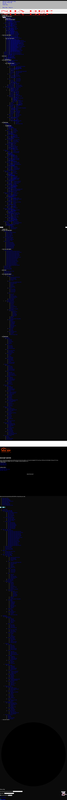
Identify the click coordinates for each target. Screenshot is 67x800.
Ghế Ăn (9, 650)
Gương (11, 640)
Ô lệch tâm (12, 708)
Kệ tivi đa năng (13, 631)
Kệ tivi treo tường (13, 629)
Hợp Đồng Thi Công (9, 548)
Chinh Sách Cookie (5, 502)
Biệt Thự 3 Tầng (11, 513)
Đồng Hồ (9, 716)
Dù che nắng (12, 709)
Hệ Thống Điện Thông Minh (15, 598)
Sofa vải (12, 622)
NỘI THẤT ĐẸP (8, 521)
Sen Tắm (12, 584)
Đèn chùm (15, 595)
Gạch (9, 556)
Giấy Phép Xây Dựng (9, 530)
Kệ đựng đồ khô (13, 659)
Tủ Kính (11, 610)
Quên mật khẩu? (3, 797)
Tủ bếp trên (12, 602)
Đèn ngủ (12, 682)
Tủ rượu (11, 633)
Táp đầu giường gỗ (14, 680)
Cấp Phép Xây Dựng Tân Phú (13, 539)
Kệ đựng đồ (12, 697)
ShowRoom (5, 615)
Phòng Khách (7, 616)
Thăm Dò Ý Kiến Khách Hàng (9, 1)
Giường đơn (12, 666)
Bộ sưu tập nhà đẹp (7, 510)
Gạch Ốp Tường (13, 559)
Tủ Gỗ (11, 609)
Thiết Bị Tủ (10, 608)
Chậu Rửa (12, 606)
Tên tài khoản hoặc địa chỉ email (6, 791)
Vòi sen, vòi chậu (13, 587)
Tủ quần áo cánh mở (14, 671)
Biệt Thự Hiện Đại (11, 515)
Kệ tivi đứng (12, 630)
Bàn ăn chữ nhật (13, 648)
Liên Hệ (4, 3)
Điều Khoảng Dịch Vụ (6, 503)
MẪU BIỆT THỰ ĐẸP (9, 511)
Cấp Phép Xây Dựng (9, 553)
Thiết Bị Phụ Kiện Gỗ (11, 611)
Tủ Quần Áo (10, 670)
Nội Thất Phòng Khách (12, 524)
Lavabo (11, 585)
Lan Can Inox (12, 571)
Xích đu (11, 705)
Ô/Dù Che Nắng (11, 707)
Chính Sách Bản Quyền (6, 500)
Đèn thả (11, 662)
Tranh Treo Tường (11, 717)
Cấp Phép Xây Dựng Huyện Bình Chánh (15, 537)
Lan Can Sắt (12, 569)
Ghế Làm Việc (10, 691)
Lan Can (9, 568)
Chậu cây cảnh (13, 711)
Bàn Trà (9, 623)
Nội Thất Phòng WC (11, 528)
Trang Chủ (5, 509)
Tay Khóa (12, 612)
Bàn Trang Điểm (11, 674)
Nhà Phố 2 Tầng (11, 518)
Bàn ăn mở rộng (13, 649)
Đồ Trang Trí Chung (8, 714)
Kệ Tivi (9, 628)
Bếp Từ (11, 600)
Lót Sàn (11, 560)
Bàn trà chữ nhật (13, 627)
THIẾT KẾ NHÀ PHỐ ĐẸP (9, 517)
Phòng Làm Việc (8, 686)
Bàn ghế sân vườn (13, 703)
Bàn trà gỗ (12, 624)
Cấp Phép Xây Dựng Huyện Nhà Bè (14, 533)
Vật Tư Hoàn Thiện (8, 555)
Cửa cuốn (12, 574)
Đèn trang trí (12, 591)
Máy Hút (12, 604)
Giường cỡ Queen (13, 668)
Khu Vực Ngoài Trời (8, 701)
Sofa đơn (12, 619)
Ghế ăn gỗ (12, 651)
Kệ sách (11, 635)
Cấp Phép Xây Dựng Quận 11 (13, 543)
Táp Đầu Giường (11, 678)
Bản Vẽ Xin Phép (8, 547)
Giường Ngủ (10, 665)
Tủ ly (11, 634)
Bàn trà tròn (12, 626)
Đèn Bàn (9, 698)
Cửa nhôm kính (13, 576)
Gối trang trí (12, 685)
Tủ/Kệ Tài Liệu (10, 694)
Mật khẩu (2, 793)
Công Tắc (12, 596)
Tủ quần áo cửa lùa (14, 672)
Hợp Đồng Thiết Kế (8, 546)
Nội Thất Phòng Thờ (11, 527)
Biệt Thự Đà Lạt (11, 514)
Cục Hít (11, 613)
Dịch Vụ (4, 550)
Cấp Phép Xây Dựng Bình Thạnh (14, 541)
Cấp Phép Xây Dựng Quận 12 (13, 542)
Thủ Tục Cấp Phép (7, 529)
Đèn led (14, 593)
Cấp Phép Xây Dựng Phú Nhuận (14, 538)
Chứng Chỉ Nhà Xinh (9, 549)
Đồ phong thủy (10, 718)
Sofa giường (12, 620)
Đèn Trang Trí (10, 660)
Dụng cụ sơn (12, 567)
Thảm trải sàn (13, 639)
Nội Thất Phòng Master (12, 525)
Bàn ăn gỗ (12, 645)
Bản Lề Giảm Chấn (13, 614)
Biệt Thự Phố (10, 516)
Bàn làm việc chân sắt (14, 689)
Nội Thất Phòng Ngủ (11, 526)
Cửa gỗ (11, 575)
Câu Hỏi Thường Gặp (7, 2)
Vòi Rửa (11, 607)
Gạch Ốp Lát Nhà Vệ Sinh (15, 557)
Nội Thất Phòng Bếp (11, 523)
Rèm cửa (12, 684)
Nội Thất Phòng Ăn (11, 522)
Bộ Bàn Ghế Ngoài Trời (12, 702)
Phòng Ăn (7, 643)
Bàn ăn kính (12, 646)
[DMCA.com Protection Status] (2, 507)
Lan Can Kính (12, 570)
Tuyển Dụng (5, 4)
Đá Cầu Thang (10, 579)
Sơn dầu (12, 564)
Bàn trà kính (12, 625)
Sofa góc (12, 618)
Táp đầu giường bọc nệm (15, 679)
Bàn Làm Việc (10, 687)
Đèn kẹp (11, 700)
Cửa (8, 573)
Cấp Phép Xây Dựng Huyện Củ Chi (14, 536)
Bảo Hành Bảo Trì (8, 552)
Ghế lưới (12, 692)
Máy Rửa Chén (13, 605)
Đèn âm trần (15, 592)
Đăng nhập (10, 795)
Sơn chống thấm (13, 563)
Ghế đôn (12, 677)
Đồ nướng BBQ (13, 713)
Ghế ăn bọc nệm (13, 652)
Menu (4, 17)
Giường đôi (12, 667)
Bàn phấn (12, 675)
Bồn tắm (12, 583)
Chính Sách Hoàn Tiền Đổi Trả (7, 501)
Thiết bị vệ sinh (10, 582)
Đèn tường (15, 594)
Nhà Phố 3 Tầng (11, 520)
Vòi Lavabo (12, 586)
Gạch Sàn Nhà (13, 558)
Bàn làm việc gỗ (13, 688)
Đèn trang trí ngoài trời (14, 712)
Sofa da (11, 621)
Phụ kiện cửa (12, 578)
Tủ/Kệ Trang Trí (11, 632)
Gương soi (12, 676)
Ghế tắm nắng (13, 706)
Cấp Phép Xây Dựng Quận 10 (13, 544)
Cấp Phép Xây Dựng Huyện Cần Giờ (14, 531)
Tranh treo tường (13, 641)
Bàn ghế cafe (12, 704)
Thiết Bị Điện (10, 590)
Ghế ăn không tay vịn (14, 654)
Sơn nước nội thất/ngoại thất (15, 562)
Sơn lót (11, 565)
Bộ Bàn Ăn (10, 644)
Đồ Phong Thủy (13, 642)
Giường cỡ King (13, 669)
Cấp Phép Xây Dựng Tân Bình (13, 540)
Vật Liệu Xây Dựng (7, 554)
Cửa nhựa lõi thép (13, 577)
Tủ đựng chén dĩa (13, 658)
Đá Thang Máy (10, 580)
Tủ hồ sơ (12, 695)
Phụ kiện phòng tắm (14, 589)
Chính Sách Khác (5, 498)
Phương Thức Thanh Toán (10, 551)
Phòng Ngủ (7, 664)
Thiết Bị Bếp (10, 599)
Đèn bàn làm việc (13, 699)
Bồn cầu (12, 588)
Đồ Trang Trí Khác (11, 637)
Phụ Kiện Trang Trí (8, 581)
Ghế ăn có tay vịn (13, 653)
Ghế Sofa (9, 617)
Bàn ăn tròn (12, 647)
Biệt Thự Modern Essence (12, 512)
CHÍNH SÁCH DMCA (5, 499)
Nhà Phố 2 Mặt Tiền (11, 519)
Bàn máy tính (12, 690)
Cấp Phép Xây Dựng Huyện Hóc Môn (14, 535)
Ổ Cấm (11, 597)
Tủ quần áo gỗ (13, 673)
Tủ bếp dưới (12, 601)
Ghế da (11, 693)
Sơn (8, 561)
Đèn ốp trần (12, 663)
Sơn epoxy (12, 566)
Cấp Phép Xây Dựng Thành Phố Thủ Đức (15, 532)
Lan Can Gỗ (12, 572)
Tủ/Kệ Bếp (12, 603)
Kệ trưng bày (12, 636)
